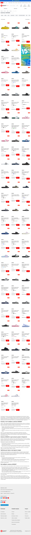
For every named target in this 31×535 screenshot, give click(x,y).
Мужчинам (15, 8)
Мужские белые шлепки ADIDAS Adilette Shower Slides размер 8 (15, 404)
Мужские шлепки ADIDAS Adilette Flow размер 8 (15, 265)
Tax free (29, 2)
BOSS (8, 15)
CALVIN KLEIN (12, 15)
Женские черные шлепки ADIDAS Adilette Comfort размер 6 (15, 242)
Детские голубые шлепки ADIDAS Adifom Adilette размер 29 (25, 334)
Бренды (13, 513)
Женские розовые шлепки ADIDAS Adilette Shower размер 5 (15, 334)
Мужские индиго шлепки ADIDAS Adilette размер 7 (15, 172)
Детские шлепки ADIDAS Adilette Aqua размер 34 (15, 80)
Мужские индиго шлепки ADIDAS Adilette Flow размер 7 (25, 195)
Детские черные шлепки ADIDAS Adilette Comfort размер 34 (25, 265)
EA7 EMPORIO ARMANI (22, 15)
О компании (2, 511)
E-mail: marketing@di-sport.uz (5, 491)
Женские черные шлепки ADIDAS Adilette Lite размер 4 (5, 195)
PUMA (29, 15)
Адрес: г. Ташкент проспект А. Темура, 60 (7, 493)
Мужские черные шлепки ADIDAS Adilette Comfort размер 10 (5, 219)
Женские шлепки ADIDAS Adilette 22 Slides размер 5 (15, 195)
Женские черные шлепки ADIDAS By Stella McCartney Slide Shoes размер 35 (5, 334)
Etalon (4, 2)
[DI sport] (4, 6)
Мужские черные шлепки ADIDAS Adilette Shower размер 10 (25, 288)
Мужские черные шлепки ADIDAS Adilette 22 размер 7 (26, 357)
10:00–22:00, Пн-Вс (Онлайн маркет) (7, 489)
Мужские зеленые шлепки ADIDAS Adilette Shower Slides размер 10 (15, 126)
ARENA (5, 15)
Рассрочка (26, 2)
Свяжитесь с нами (4, 487)
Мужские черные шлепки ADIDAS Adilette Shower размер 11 (25, 311)
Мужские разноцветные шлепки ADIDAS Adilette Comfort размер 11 (4, 288)
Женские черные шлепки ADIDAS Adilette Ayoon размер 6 (25, 172)
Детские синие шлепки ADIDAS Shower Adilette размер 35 (4, 242)
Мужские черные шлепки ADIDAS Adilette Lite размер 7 (15, 380)
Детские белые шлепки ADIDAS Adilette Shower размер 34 (25, 242)
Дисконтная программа (15, 522)
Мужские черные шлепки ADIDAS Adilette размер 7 (15, 149)
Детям (25, 8)
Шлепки (2, 39)
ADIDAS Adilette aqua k (15, 35)
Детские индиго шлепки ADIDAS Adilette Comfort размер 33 (25, 149)
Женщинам (5, 8)
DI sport (2, 2)
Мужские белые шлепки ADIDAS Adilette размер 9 (5, 172)
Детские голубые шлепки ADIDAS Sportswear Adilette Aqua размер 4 (5, 265)
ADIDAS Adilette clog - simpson (4, 36)
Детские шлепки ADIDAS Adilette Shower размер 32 (15, 58)
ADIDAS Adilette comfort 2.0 (25, 103)
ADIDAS (2, 15)
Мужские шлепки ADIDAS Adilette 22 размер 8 (5, 380)
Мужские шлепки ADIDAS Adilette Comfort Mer (5, 126)
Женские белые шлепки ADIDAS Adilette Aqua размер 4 (4, 404)
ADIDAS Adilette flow (25, 80)
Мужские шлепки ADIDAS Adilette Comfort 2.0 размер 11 (5, 103)
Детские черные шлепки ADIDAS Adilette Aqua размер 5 (15, 288)
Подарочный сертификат (16, 520)
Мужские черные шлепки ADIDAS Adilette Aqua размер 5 (15, 311)
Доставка (23, 2)
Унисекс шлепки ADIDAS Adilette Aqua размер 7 (4, 311)
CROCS (17, 15)
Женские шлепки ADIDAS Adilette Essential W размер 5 (5, 357)
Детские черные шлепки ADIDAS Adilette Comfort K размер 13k (26, 380)
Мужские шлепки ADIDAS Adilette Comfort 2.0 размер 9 (15, 103)
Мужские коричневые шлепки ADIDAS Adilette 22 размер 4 (15, 219)
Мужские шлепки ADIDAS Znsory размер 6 (25, 36)
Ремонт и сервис (15, 2)
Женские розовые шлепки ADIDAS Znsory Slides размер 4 (25, 126)
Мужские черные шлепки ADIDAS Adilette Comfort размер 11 (25, 219)
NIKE (26, 15)
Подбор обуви (10, 2)
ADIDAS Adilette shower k (5, 57)
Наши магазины (20, 2)
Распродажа (14, 524)
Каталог (13, 511)
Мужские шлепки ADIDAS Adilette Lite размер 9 (15, 357)
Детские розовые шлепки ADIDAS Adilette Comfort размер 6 (5, 149)
